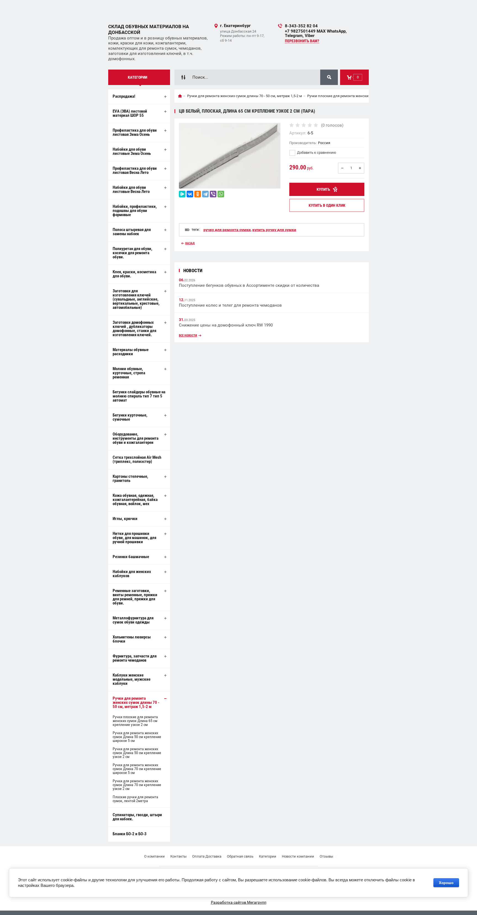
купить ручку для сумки (274, 229)
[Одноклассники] (197, 194)
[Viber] (213, 194)
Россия (324, 143)
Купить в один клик (327, 205)
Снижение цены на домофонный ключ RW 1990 (226, 325)
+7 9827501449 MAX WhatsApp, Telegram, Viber (316, 33)
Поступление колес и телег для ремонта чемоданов (230, 305)
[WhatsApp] (221, 194)
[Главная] (180, 96)
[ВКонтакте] (190, 194)
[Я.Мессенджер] (182, 194)
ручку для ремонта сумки (227, 229)
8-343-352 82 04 (301, 25)
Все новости (188, 335)
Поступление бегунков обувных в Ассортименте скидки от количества (249, 285)
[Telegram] (205, 194)
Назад (190, 243)
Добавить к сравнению (316, 152)
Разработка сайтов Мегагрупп (238, 902)
